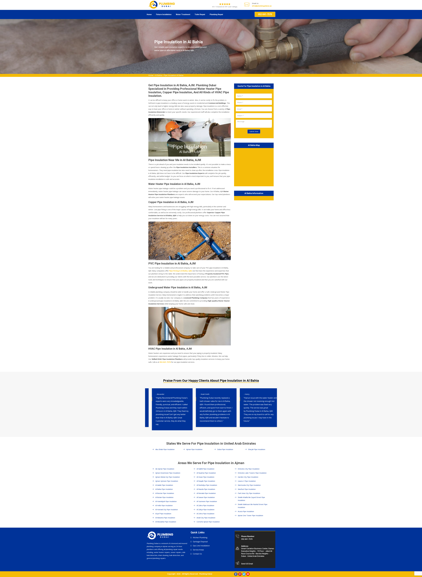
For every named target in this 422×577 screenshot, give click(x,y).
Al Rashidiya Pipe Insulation (207, 485)
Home (149, 14)
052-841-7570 (265, 14)
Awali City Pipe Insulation (206, 518)
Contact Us (197, 554)
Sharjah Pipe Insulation (256, 449)
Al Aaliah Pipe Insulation (164, 485)
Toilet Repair (200, 14)
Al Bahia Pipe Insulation (164, 489)
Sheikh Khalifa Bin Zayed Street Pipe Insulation (251, 498)
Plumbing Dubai (205, 574)
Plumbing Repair (216, 14)
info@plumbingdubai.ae (262, 6)
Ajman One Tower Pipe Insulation (250, 515)
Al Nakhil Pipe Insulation (205, 469)
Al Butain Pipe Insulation (164, 497)
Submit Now (253, 131)
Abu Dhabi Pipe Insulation (165, 449)
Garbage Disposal (200, 541)
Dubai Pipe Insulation (225, 449)
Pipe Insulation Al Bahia (173, 75)
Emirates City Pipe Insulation (248, 469)
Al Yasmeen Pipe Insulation (207, 501)
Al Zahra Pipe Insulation (205, 505)
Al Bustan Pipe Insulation (164, 493)
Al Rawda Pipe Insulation (206, 489)
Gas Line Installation (201, 545)
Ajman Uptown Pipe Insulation (166, 481)
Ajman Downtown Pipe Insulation (167, 473)
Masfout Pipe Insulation (247, 489)
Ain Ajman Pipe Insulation (164, 469)
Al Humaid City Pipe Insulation (166, 509)
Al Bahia (158, 75)
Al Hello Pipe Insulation (164, 505)
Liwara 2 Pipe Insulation (247, 481)
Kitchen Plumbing (200, 537)
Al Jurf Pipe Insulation (163, 513)
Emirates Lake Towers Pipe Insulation (252, 473)
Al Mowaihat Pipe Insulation (165, 522)
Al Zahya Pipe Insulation (205, 509)
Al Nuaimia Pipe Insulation (206, 473)
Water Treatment (183, 14)
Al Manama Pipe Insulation (165, 518)
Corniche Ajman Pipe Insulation (208, 522)
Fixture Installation (163, 14)
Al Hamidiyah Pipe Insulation (166, 501)
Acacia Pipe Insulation (246, 511)
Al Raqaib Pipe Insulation (206, 481)
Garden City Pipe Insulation (248, 477)
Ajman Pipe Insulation (194, 449)
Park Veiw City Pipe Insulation (249, 493)
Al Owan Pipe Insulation (205, 477)
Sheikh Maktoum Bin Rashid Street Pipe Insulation (252, 505)
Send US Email (247, 564)
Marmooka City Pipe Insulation (249, 485)
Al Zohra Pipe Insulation (205, 513)
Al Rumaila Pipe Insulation (206, 493)
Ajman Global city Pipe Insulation (167, 477)
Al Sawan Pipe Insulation (206, 497)
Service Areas (198, 550)
